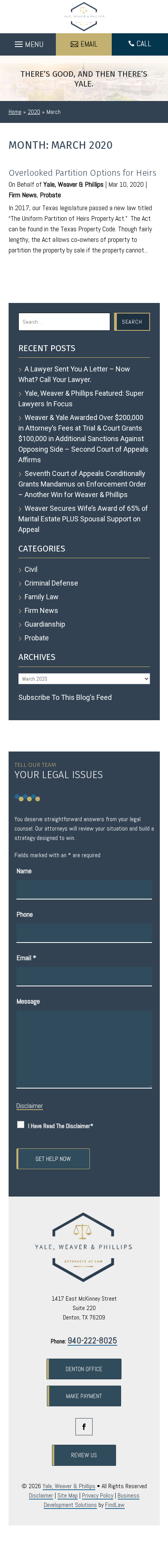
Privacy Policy (97, 1495)
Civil (31, 569)
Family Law (42, 597)
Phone (24, 914)
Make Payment (84, 1396)
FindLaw (115, 1505)
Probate (50, 194)
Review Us (84, 1455)
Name (24, 870)
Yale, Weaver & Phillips (73, 184)
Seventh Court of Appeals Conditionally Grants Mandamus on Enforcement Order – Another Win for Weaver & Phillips (82, 484)
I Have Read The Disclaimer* (60, 1126)
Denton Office (84, 1369)
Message (28, 1001)
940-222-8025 (92, 1340)
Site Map (67, 1495)
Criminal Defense (51, 583)
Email (26, 957)
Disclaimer (29, 1105)
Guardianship (45, 624)
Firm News (23, 194)
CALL (143, 43)
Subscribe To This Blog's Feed (65, 697)
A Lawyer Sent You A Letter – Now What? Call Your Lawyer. (74, 374)
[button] (28, 42)
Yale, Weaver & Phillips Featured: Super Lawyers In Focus (81, 398)
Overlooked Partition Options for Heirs (82, 173)
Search (132, 321)
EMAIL (88, 44)
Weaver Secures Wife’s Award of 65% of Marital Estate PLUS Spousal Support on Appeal (83, 518)
